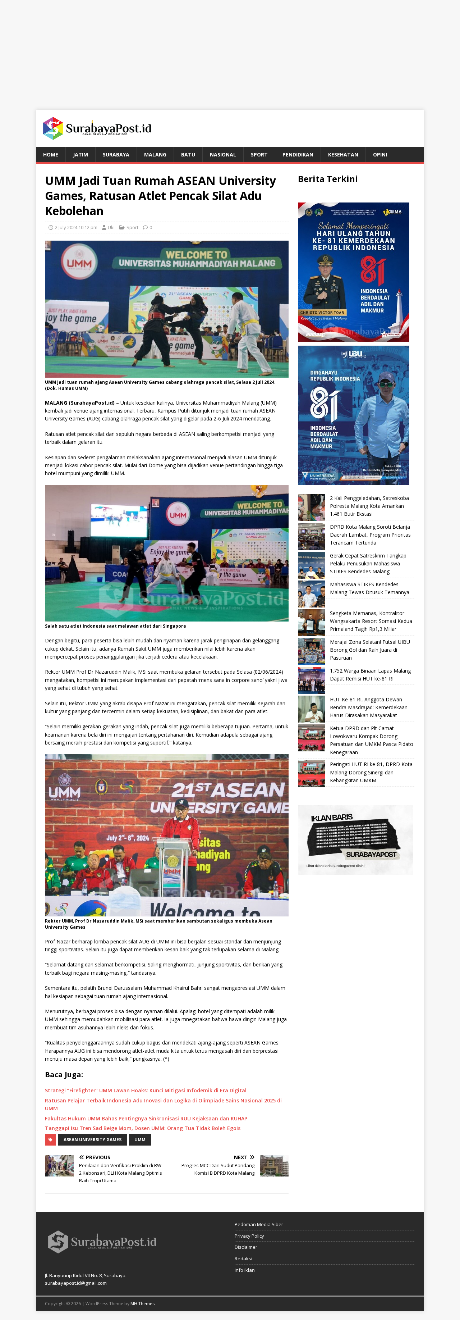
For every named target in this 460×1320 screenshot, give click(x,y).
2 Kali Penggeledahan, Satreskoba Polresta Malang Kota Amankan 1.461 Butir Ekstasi (369, 506)
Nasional (223, 154)
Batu (188, 154)
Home (50, 154)
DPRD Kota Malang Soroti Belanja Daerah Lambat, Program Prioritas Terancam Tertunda (370, 534)
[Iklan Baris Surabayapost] (355, 870)
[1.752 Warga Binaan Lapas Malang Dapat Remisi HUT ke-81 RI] (311, 680)
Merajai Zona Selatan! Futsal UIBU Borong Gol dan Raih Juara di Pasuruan (370, 649)
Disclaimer (246, 1247)
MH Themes (142, 1304)
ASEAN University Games (92, 1140)
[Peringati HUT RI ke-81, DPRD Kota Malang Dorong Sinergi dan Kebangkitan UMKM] (311, 773)
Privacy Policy (249, 1236)
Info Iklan (245, 1270)
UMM (140, 1140)
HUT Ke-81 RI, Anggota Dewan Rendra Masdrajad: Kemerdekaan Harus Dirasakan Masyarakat (369, 707)
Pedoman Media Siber (259, 1224)
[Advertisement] (230, 50)
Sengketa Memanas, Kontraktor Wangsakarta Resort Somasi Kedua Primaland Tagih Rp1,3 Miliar (371, 621)
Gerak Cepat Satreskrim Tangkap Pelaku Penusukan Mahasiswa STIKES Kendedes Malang (368, 563)
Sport (259, 154)
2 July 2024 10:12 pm (76, 227)
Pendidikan (297, 154)
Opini (380, 154)
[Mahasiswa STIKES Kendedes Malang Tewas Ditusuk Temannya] (311, 594)
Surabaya (116, 154)
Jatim (80, 154)
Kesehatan (343, 154)
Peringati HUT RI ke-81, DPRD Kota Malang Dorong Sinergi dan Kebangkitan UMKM (371, 772)
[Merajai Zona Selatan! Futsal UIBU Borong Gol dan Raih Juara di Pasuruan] (311, 651)
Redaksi (243, 1258)
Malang (155, 154)
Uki (111, 227)
